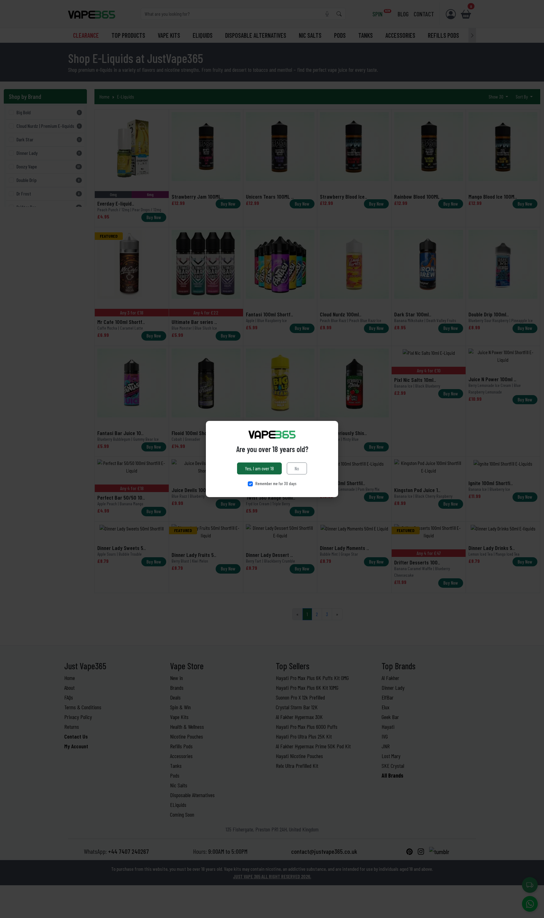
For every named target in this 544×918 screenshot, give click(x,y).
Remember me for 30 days (276, 483)
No (297, 468)
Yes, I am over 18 (259, 468)
